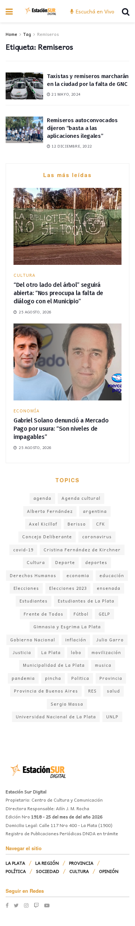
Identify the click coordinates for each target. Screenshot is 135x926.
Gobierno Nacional (32, 640)
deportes (96, 562)
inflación (75, 640)
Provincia (110, 678)
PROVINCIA (81, 863)
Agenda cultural (81, 498)
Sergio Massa (67, 704)
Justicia (22, 652)
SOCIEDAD (47, 871)
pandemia (23, 678)
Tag (27, 34)
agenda (42, 498)
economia (77, 575)
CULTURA (25, 275)
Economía (27, 411)
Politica (80, 678)
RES (92, 691)
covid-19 (23, 549)
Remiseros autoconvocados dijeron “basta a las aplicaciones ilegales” (82, 128)
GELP (104, 614)
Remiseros (48, 34)
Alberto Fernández (50, 511)
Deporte (65, 562)
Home (11, 34)
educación (111, 575)
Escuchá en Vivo (94, 11)
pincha (53, 678)
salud (113, 691)
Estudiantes (34, 601)
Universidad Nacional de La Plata (56, 716)
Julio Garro (110, 640)
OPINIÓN (108, 871)
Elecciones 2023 (68, 588)
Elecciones (26, 588)
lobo (76, 652)
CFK (100, 524)
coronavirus (97, 536)
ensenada (108, 588)
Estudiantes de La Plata (86, 601)
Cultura (36, 562)
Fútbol (81, 614)
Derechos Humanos (33, 575)
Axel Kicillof (43, 524)
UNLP (112, 716)
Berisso (77, 524)
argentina (95, 511)
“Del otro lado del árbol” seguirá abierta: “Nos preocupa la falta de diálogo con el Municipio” (58, 293)
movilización (106, 652)
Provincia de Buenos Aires (46, 691)
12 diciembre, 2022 (71, 146)
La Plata (51, 652)
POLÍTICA (16, 871)
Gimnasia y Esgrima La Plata (67, 626)
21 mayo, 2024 (65, 94)
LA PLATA (15, 863)
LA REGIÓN (47, 863)
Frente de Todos (43, 614)
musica (103, 665)
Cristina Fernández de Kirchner (82, 549)
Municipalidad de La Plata (54, 665)
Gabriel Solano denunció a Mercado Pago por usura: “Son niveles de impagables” (61, 429)
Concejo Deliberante (47, 536)
